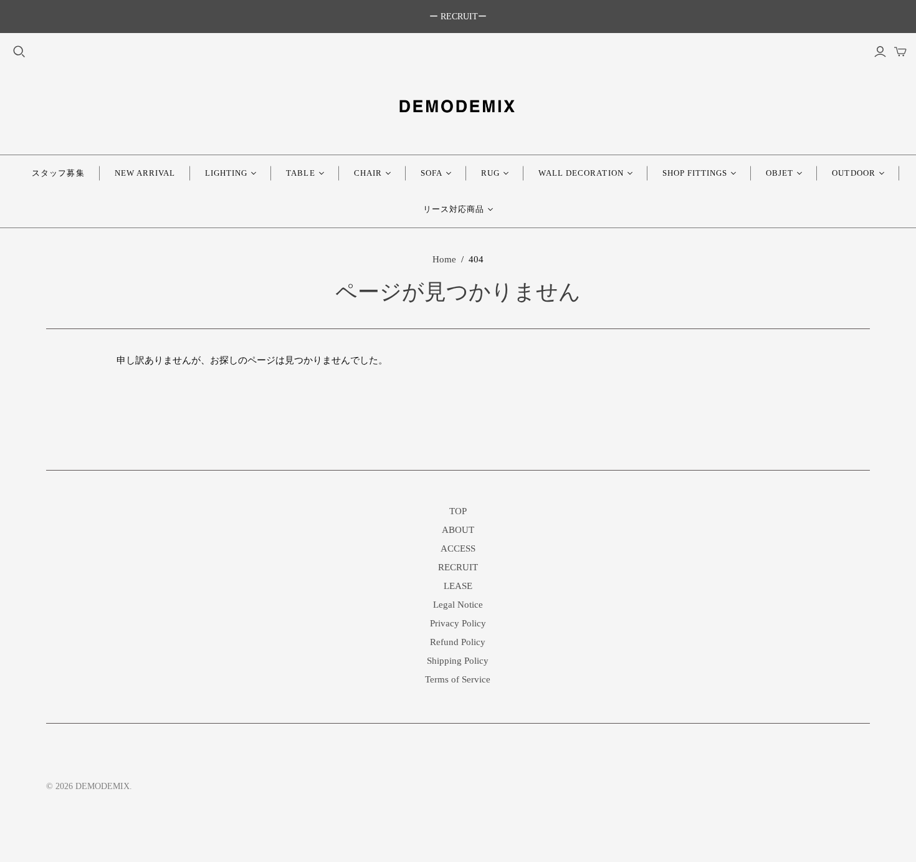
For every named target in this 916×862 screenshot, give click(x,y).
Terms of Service (457, 679)
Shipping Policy (458, 661)
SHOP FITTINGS (695, 173)
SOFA (431, 173)
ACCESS (458, 548)
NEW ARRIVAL (145, 173)
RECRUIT (458, 567)
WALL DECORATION (581, 173)
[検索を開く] (19, 51)
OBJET (779, 173)
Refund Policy (457, 642)
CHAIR (368, 173)
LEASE (458, 586)
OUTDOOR (853, 173)
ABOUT (458, 530)
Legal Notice (458, 605)
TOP (458, 511)
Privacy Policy (458, 623)
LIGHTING (226, 173)
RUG (490, 173)
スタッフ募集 (58, 173)
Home (444, 259)
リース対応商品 (453, 209)
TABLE (300, 173)
